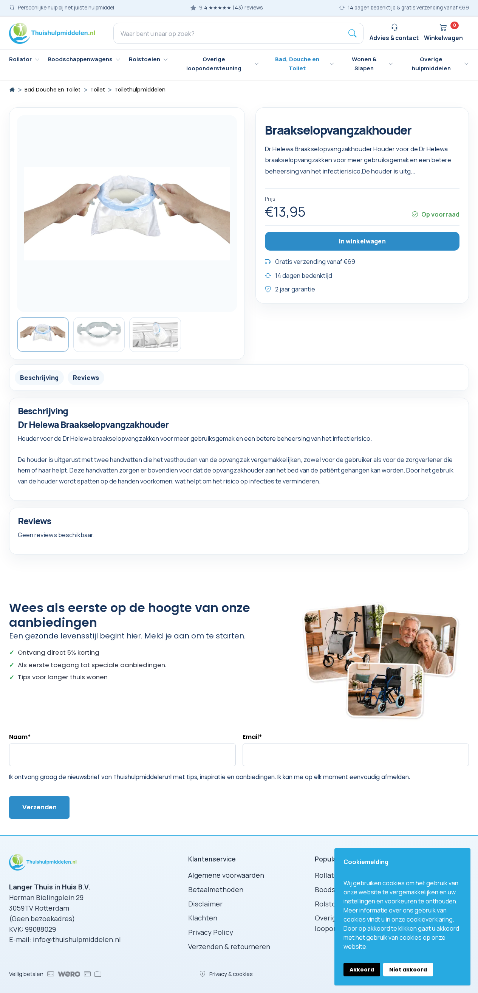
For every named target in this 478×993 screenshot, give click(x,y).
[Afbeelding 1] (43, 334)
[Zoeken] (352, 33)
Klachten (202, 917)
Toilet (97, 89)
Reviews (86, 377)
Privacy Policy (210, 932)
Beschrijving (39, 377)
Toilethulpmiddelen (140, 89)
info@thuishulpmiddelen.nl (77, 939)
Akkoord (362, 969)
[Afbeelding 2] (99, 334)
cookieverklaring (430, 919)
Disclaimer (205, 903)
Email (252, 737)
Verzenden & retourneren (229, 946)
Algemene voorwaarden (226, 875)
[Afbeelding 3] (155, 334)
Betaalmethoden (215, 889)
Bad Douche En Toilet (52, 89)
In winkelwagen (362, 241)
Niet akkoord (408, 969)
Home (12, 90)
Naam (20, 737)
